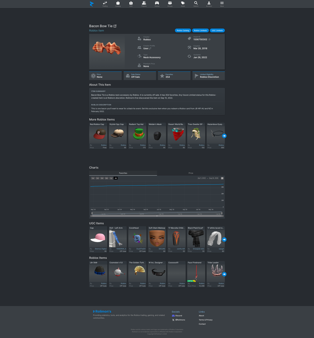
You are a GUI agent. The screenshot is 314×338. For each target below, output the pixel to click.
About (201, 316)
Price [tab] (191, 173)
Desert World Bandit (177, 124)
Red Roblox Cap (97, 124)
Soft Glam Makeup (157, 228)
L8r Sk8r (93, 262)
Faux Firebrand (194, 262)
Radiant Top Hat (136, 124)
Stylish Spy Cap (117, 124)
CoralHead (134, 228)
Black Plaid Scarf (195, 228)
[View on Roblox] (115, 26)
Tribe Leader (213, 262)
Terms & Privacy (205, 320)
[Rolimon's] (92, 4)
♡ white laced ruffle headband (221, 228)
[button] (183, 30)
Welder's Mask (155, 124)
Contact (202, 324)
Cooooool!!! (173, 262)
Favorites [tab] (123, 173)
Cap (92, 228)
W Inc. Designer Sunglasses (161, 262)
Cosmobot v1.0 (116, 262)
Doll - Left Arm (116, 228)
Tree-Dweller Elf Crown (198, 124)
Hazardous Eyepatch (217, 124)
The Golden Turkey (137, 262)
